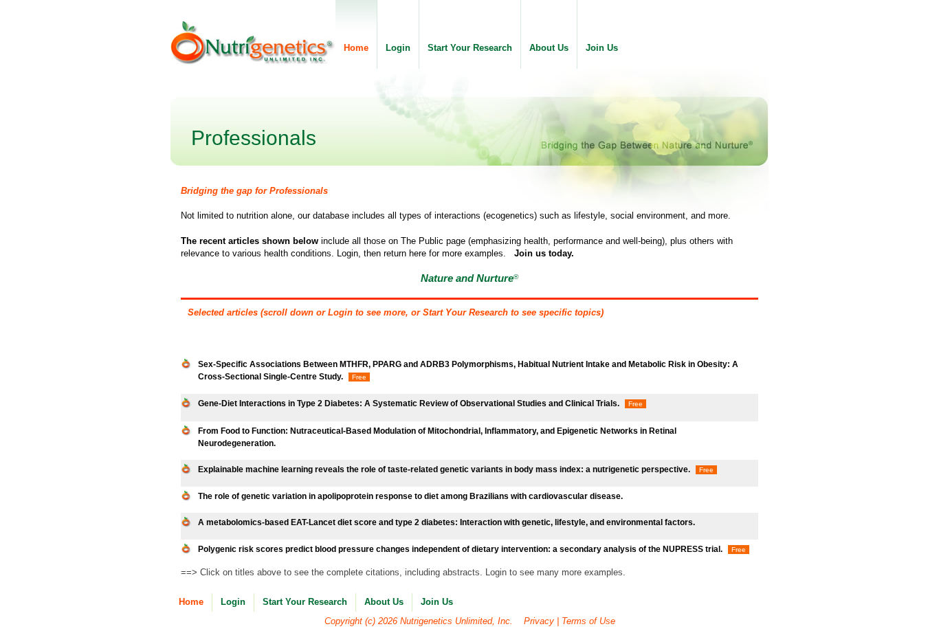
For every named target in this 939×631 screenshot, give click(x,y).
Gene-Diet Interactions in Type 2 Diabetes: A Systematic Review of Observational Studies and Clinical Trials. (408, 403)
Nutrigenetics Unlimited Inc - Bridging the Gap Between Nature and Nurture (252, 43)
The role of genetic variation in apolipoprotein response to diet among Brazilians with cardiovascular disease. (410, 495)
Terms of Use (588, 621)
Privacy (539, 621)
